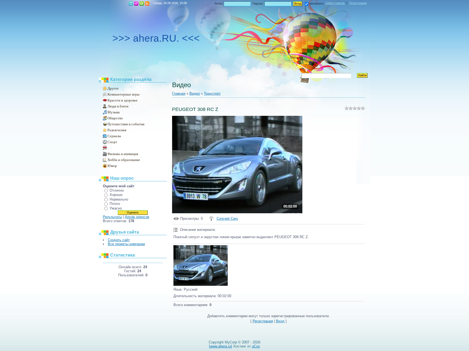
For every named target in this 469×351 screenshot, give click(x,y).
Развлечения (116, 130)
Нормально (119, 199)
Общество (115, 118)
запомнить (316, 3)
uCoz (256, 346)
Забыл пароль (335, 3)
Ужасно (116, 208)
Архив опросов (137, 217)
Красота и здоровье (122, 100)
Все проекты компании (126, 244)
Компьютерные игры (123, 94)
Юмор (112, 166)
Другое (113, 88)
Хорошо (116, 195)
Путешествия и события (125, 124)
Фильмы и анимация (122, 154)
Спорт (112, 142)
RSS (147, 3)
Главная (131, 3)
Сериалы (114, 136)
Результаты (112, 217)
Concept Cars (227, 218)
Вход (142, 3)
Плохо (115, 204)
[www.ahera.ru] (220, 346)
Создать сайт (119, 240)
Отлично (117, 190)
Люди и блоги (117, 106)
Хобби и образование (123, 160)
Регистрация (136, 3)
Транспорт (114, 148)
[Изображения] (200, 265)
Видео (194, 93)
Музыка (113, 112)
